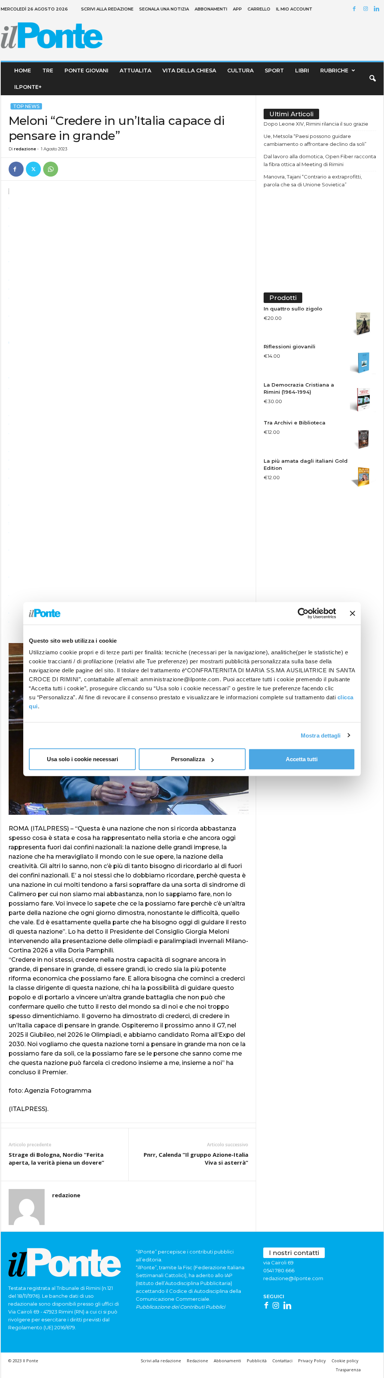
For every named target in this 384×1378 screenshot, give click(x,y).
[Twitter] (33, 169)
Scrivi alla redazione (107, 9)
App (237, 9)
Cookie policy (345, 1360)
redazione (25, 148)
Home (22, 70)
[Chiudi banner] (352, 613)
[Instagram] (366, 9)
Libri (302, 70)
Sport (274, 70)
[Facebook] (355, 9)
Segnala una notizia (164, 9)
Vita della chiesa (189, 70)
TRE (47, 70)
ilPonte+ (28, 87)
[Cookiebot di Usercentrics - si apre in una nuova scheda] (303, 613)
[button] (372, 78)
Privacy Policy (312, 1360)
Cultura (240, 70)
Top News (26, 106)
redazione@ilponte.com (293, 1278)
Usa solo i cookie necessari (82, 759)
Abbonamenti (211, 9)
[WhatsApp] (50, 169)
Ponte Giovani (86, 70)
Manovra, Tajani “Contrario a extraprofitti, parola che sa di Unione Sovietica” (313, 180)
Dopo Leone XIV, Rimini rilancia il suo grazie (316, 124)
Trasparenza (348, 1369)
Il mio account (294, 9)
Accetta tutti (302, 759)
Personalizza (188, 759)
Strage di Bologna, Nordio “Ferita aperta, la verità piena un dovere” (56, 1158)
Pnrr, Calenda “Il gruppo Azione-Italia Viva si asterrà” (196, 1158)
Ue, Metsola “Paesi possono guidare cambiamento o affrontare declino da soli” (315, 140)
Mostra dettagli (321, 735)
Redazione (197, 1360)
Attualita (135, 70)
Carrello (259, 9)
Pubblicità (257, 1360)
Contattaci (282, 1360)
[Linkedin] (378, 9)
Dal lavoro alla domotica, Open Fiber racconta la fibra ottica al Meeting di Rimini (320, 160)
